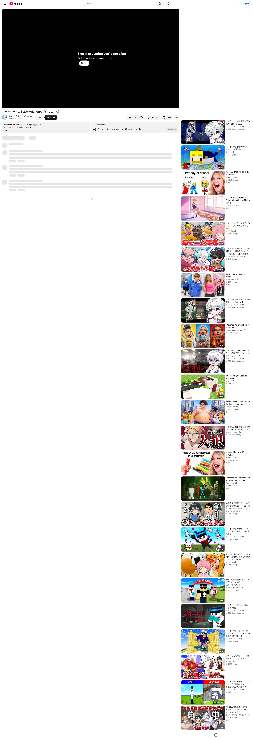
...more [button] (7, 130)
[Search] (159, 3)
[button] (135, 127)
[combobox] (121, 3)
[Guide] (4, 3)
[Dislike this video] (141, 117)
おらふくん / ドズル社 (19, 116)
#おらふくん (38, 125)
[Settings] (233, 3)
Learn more (111, 58)
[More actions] (176, 117)
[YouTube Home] (15, 3)
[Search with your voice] (168, 3)
